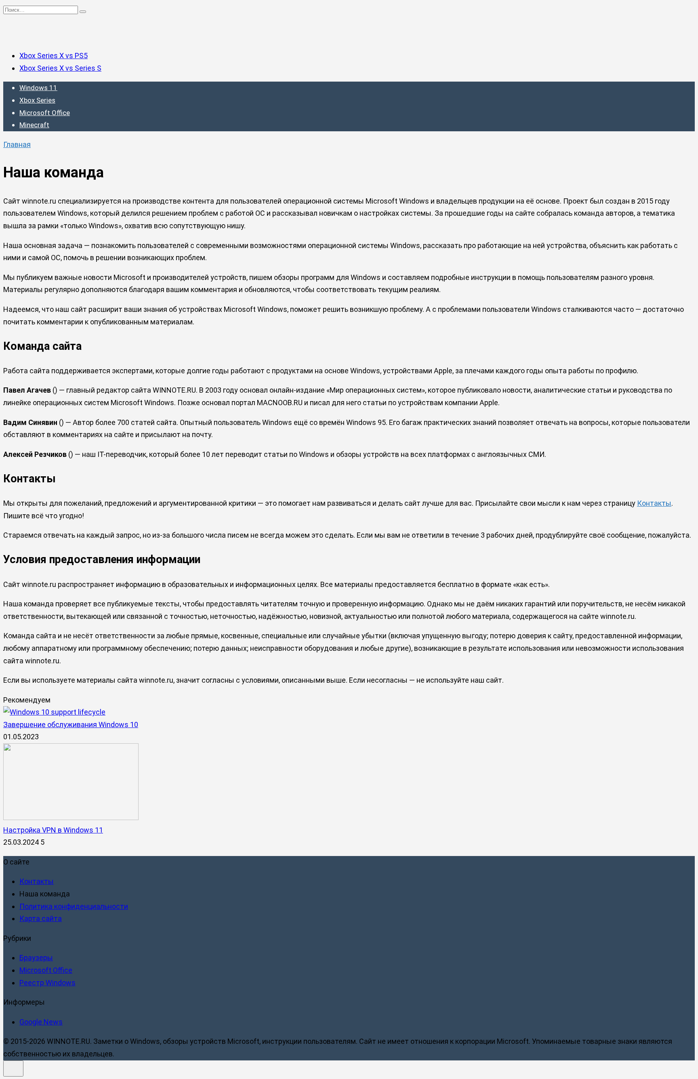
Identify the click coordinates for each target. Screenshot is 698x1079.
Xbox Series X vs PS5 (53, 55)
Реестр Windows (47, 982)
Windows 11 (38, 88)
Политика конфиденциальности (73, 906)
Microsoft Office (44, 113)
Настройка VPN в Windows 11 (53, 830)
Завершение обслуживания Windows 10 (70, 724)
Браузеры (36, 957)
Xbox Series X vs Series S (60, 68)
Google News (41, 1022)
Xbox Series (37, 100)
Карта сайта (40, 918)
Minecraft (34, 125)
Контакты (654, 503)
